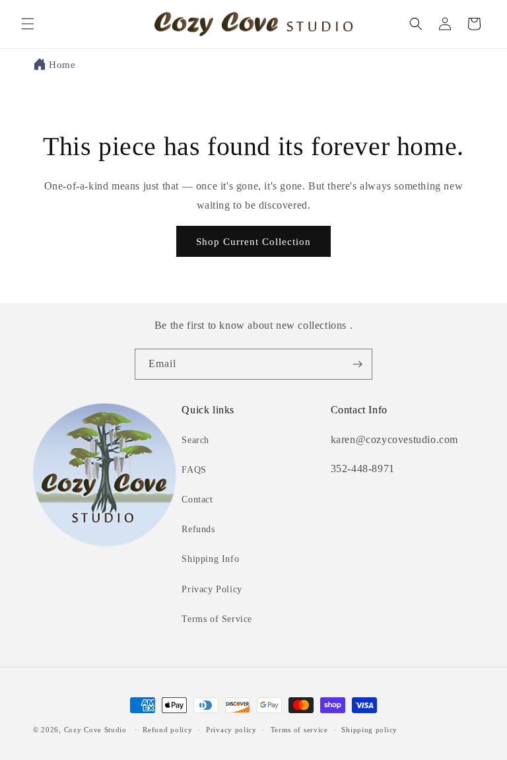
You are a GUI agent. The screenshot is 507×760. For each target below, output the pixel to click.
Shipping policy (369, 730)
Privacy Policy (212, 589)
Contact (197, 499)
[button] (27, 23)
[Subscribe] (357, 364)
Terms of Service (217, 619)
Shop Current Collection (253, 241)
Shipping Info (210, 559)
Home (62, 64)
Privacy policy (231, 730)
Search (195, 440)
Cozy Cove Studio (95, 730)
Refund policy (167, 730)
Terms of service (299, 730)
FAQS (194, 470)
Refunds (198, 529)
